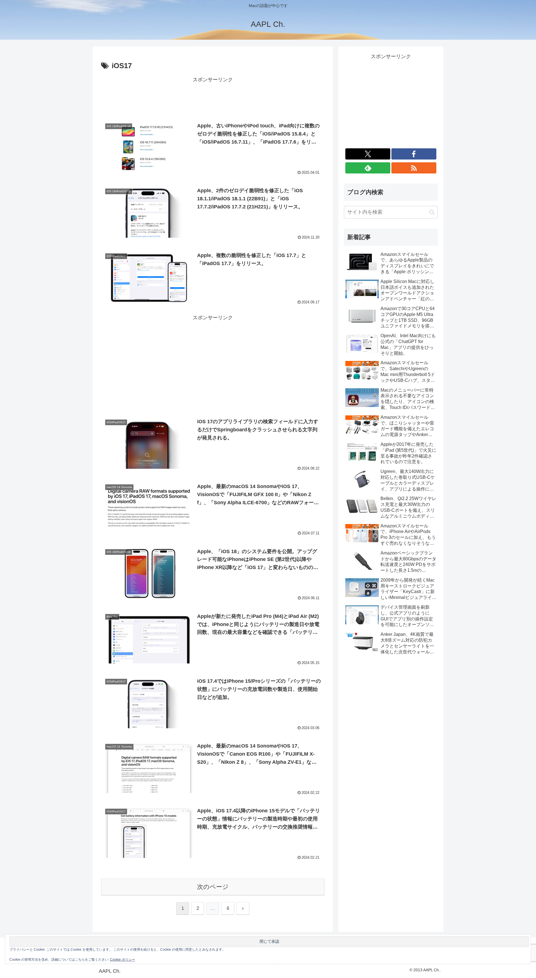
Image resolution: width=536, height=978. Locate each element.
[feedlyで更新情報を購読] (367, 167)
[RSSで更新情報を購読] (413, 167)
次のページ (213, 886)
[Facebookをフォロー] (413, 154)
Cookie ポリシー (122, 960)
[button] (432, 212)
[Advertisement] (212, 97)
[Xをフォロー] (367, 154)
